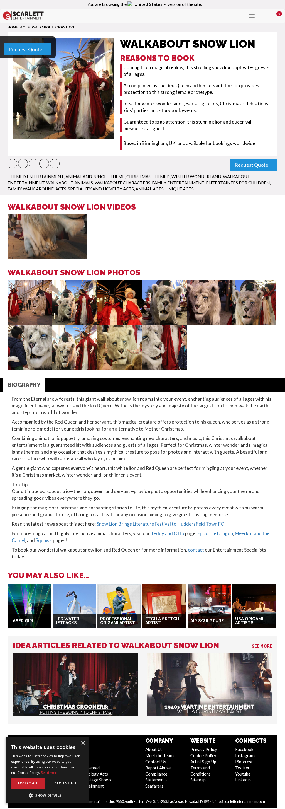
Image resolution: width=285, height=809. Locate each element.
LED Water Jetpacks (67, 621)
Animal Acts (150, 188)
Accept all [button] (28, 783)
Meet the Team (159, 755)
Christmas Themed (148, 176)
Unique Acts (179, 188)
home (13, 27)
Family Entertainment (178, 182)
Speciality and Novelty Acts (101, 188)
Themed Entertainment (36, 176)
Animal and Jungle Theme (95, 176)
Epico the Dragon (215, 533)
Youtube (242, 773)
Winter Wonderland (196, 176)
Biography (24, 384)
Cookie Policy (203, 755)
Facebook (244, 749)
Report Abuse (158, 767)
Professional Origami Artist (117, 621)
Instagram (245, 755)
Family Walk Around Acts (37, 188)
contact (196, 550)
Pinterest (244, 761)
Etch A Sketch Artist (162, 621)
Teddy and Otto (167, 533)
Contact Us (155, 761)
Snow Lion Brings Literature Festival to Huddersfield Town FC (160, 524)
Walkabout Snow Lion (53, 27)
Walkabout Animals (69, 182)
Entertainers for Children (238, 182)
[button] (12, 163)
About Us (154, 749)
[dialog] (47, 770)
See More (262, 646)
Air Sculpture (207, 621)
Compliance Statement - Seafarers (156, 780)
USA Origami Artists (249, 621)
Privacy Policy (203, 749)
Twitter (242, 767)
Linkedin (243, 779)
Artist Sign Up (203, 761)
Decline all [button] (65, 783)
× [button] (83, 743)
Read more (50, 772)
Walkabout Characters (122, 182)
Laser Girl (22, 621)
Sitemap (198, 779)
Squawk (44, 540)
